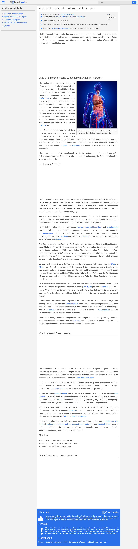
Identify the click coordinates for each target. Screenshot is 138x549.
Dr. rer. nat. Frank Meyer (77, 16)
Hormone (76, 145)
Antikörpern (59, 239)
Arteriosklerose (104, 424)
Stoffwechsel (44, 98)
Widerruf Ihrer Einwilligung (88, 542)
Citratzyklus (87, 287)
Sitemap (41, 542)
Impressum (103, 542)
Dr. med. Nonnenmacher (66, 14)
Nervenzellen (103, 310)
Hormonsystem (72, 304)
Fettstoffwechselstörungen (82, 424)
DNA (112, 264)
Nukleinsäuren (112, 227)
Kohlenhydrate (96, 227)
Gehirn (58, 399)
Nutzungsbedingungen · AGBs (56, 542)
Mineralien (73, 410)
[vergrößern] (116, 130)
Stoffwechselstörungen (85, 378)
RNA (41, 267)
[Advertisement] (78, 61)
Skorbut (65, 416)
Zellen (51, 310)
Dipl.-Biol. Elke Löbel (62, 16)
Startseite (55, 28)
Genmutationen (58, 389)
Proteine (79, 227)
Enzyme (64, 145)
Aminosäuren (48, 233)
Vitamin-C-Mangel (79, 416)
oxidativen (104, 287)
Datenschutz (73, 542)
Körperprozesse (64, 28)
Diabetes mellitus (64, 424)
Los (134, 2)
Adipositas (51, 424)
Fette (87, 227)
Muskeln (64, 236)
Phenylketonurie (60, 393)
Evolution (76, 321)
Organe (85, 236)
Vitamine (42, 125)
